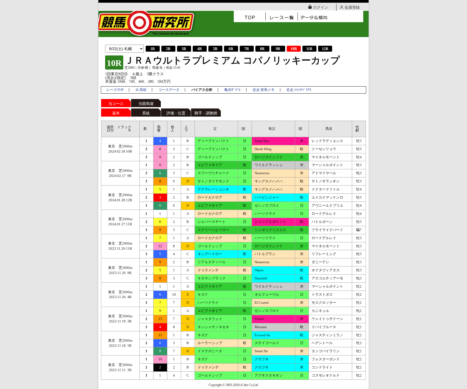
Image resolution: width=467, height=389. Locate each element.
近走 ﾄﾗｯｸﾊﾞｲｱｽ (298, 90)
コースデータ (168, 90)
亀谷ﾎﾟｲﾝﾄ (232, 90)
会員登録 (352, 7)
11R (309, 49)
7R (246, 49)
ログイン (320, 7)
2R (168, 49)
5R (215, 49)
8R (262, 49)
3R (184, 49)
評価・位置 (175, 113)
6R (231, 49)
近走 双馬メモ (264, 90)
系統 (146, 113)
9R (278, 49)
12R (325, 49)
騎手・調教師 (206, 113)
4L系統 (140, 90)
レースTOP (115, 90)
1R (152, 49)
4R (199, 49)
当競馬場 (146, 104)
